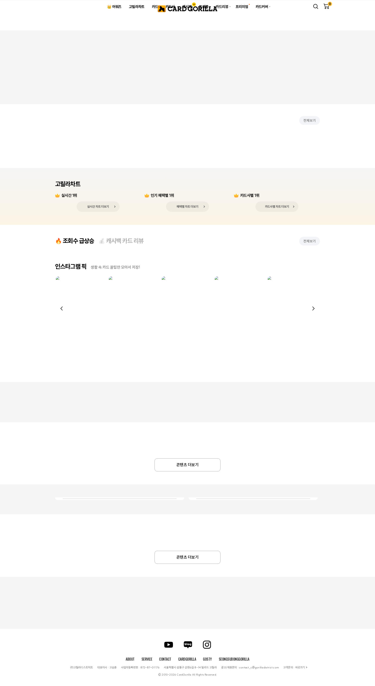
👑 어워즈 (114, 6)
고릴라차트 (137, 6)
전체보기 (309, 120)
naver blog (188, 645)
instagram (207, 645)
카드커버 (262, 6)
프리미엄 (242, 6)
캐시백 (187, 6)
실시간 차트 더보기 (98, 207)
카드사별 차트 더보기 (277, 207)
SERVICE (146, 659)
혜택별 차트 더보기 (187, 207)
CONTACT (165, 659)
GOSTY (207, 659)
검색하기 (315, 6)
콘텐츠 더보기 (187, 464)
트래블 (203, 6)
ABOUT (130, 659)
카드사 (170, 6)
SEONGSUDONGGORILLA (234, 659)
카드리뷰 (222, 6)
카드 (155, 6)
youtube (168, 645)
